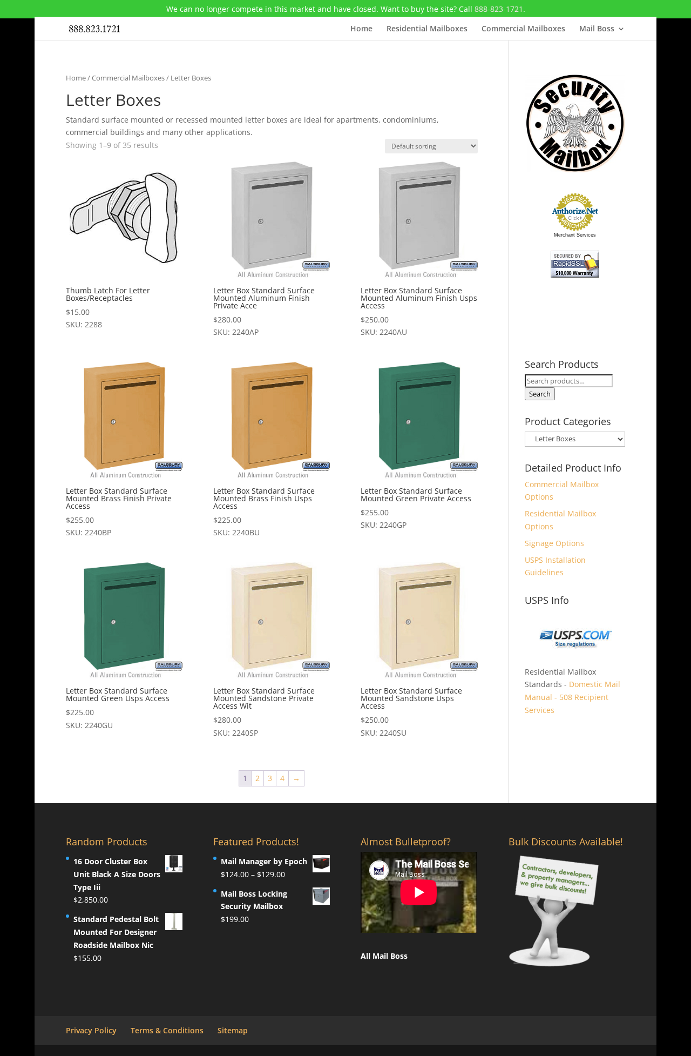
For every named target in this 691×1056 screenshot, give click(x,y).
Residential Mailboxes (427, 29)
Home (361, 29)
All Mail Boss (384, 956)
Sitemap (233, 1030)
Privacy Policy (91, 1030)
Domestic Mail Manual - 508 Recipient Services (572, 697)
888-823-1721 (499, 9)
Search (540, 394)
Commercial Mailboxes (523, 29)
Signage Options (554, 543)
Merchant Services (575, 235)
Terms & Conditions (167, 1030)
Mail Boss (596, 29)
